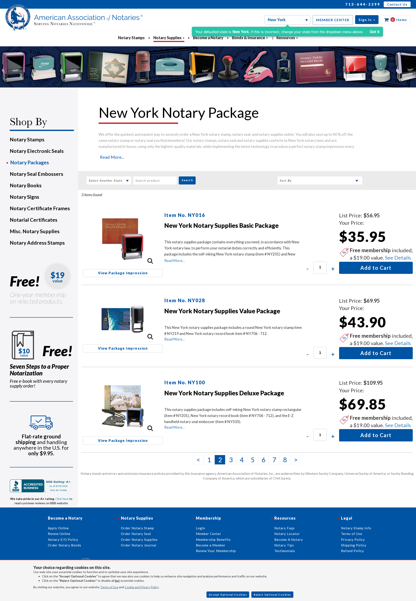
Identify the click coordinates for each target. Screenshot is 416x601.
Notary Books (26, 185)
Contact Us (397, 4)
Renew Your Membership (216, 551)
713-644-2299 (362, 4)
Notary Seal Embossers (36, 174)
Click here (62, 499)
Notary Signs (24, 197)
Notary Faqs (284, 528)
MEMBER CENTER (332, 20)
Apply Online (58, 528)
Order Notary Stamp (137, 528)
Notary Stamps (131, 37)
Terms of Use (109, 587)
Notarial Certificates (33, 220)
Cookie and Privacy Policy (142, 587)
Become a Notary (208, 37)
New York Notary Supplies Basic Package (221, 225)
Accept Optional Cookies (228, 594)
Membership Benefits (213, 539)
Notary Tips (284, 545)
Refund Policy (352, 551)
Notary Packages (29, 162)
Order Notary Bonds (64, 545)
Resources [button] (286, 37)
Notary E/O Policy (63, 539)
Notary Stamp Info (356, 528)
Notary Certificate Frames (40, 208)
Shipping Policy (353, 545)
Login (200, 528)
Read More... (112, 157)
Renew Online (59, 534)
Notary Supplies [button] (167, 37)
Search (187, 180)
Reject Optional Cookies (272, 594)
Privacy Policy (353, 539)
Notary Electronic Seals (37, 151)
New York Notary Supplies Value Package (222, 311)
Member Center (208, 534)
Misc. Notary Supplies (35, 231)
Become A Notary (288, 539)
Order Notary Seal (136, 534)
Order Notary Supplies (139, 539)
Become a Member (211, 545)
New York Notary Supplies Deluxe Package (224, 393)
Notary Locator (287, 534)
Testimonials (284, 551)
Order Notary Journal (138, 545)
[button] (367, 19)
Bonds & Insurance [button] (249, 37)
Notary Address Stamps (37, 243)
